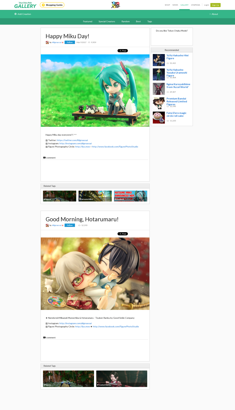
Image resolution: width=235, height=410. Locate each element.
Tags (149, 21)
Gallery (184, 5)
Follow (70, 42)
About (215, 14)
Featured (87, 21)
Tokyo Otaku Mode (116, 5)
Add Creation (24, 14)
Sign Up (215, 5)
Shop (167, 5)
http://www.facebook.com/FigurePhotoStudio (115, 146)
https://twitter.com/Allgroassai (72, 140)
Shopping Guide (54, 5)
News (175, 5)
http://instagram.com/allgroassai (75, 143)
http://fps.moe (82, 146)
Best (138, 21)
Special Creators (107, 21)
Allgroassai (57, 42)
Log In (206, 5)
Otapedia (195, 5)
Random (125, 21)
